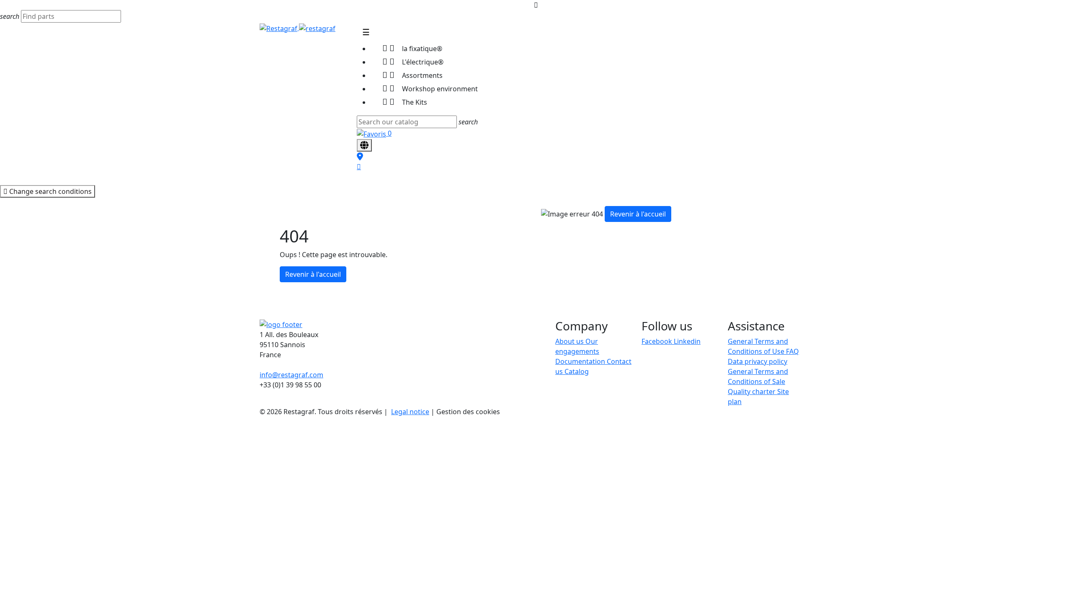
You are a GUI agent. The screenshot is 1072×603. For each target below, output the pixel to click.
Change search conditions (50, 191)
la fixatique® (412, 48)
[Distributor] (360, 156)
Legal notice (410, 411)
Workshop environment (430, 88)
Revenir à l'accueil (313, 274)
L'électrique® (412, 61)
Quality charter (752, 391)
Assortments (412, 74)
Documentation (581, 361)
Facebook (658, 341)
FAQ (792, 351)
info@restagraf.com (291, 374)
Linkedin (687, 341)
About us (570, 341)
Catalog (576, 371)
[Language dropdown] (364, 145)
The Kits (404, 101)
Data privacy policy (757, 361)
